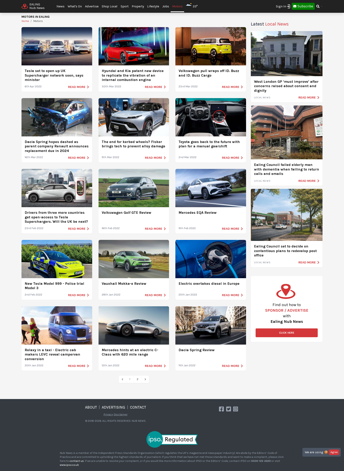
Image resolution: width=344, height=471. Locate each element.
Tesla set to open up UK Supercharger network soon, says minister (54, 75)
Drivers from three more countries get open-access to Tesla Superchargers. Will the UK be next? (56, 217)
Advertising (113, 407)
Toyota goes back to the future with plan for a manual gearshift (209, 144)
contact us (76, 461)
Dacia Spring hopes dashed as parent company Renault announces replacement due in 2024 (57, 146)
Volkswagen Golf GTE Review (126, 212)
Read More (76, 87)
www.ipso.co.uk (69, 465)
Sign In (281, 6)
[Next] (145, 379)
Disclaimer (121, 414)
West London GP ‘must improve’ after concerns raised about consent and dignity (286, 86)
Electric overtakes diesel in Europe (209, 283)
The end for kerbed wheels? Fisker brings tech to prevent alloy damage (133, 144)
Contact (138, 407)
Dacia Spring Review (197, 350)
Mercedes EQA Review (198, 212)
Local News (262, 97)
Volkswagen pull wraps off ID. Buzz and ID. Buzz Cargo (209, 73)
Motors (177, 6)
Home (25, 21)
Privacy (108, 414)
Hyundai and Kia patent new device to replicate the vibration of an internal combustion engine (133, 75)
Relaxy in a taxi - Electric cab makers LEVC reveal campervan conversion (52, 354)
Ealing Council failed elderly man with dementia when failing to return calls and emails (286, 169)
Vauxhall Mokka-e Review (124, 283)
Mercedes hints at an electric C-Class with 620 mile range (130, 352)
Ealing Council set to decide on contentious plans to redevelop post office (285, 250)
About (91, 407)
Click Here (286, 332)
